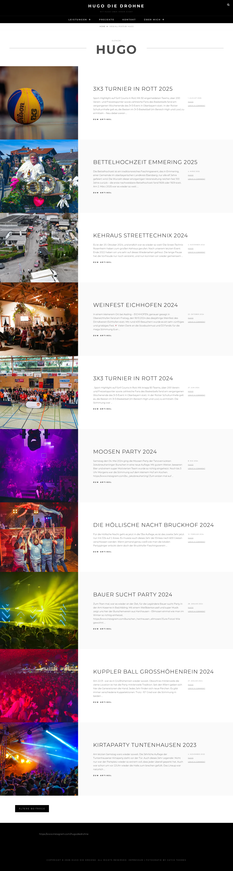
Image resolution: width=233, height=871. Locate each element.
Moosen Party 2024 (125, 451)
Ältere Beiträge (32, 808)
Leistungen (77, 19)
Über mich (152, 19)
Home (103, 26)
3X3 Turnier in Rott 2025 (133, 88)
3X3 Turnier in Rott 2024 (133, 378)
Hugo (190, 102)
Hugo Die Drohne (116, 5)
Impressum (136, 860)
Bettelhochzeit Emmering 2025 (145, 162)
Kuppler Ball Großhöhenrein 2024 (153, 671)
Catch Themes (176, 860)
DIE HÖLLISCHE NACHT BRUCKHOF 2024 (153, 525)
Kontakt (129, 19)
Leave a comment (196, 106)
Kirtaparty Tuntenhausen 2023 (145, 745)
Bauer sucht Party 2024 (132, 594)
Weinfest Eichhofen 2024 (135, 305)
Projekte (106, 19)
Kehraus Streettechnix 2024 (140, 235)
